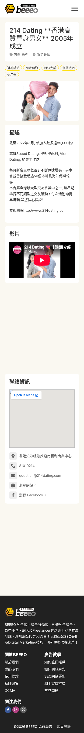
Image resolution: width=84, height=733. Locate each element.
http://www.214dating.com (44, 210)
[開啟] (74, 9)
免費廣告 (45, 726)
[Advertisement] (42, 328)
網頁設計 (64, 726)
